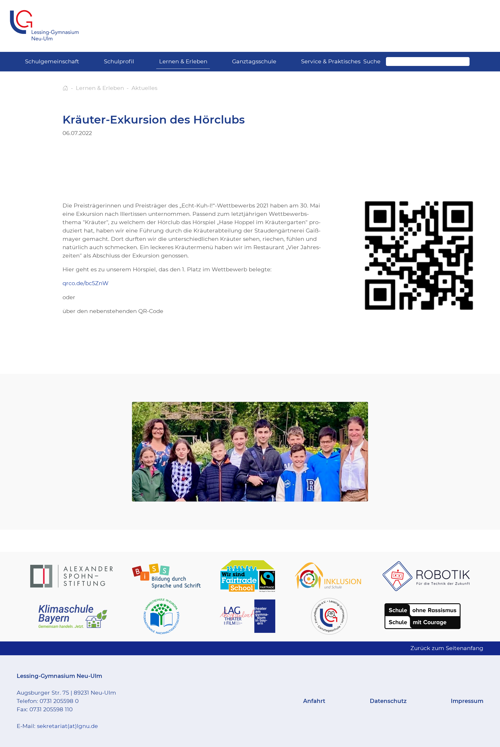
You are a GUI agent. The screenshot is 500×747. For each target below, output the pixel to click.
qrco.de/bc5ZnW (86, 283)
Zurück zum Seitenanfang (446, 648)
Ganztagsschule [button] (254, 61)
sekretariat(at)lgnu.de (67, 725)
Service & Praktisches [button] (330, 61)
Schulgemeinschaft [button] (52, 61)
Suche (371, 61)
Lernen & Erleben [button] (183, 61)
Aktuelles (144, 87)
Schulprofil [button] (119, 61)
